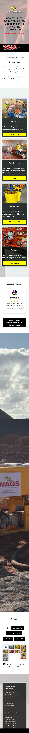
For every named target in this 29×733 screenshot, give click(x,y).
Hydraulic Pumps (9, 705)
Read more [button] (14, 311)
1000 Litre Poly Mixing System (13, 694)
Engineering (14, 222)
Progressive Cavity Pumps (12, 727)
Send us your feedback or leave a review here (15, 322)
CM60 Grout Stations (10, 721)
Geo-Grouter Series (10, 696)
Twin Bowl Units (9, 701)
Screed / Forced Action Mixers (13, 725)
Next (17, 666)
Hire (14, 178)
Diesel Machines (9, 703)
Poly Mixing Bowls (9, 692)
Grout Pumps (8, 717)
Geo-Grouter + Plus (10, 719)
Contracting (14, 134)
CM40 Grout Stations (10, 699)
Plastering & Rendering (11, 723)
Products (14, 263)
